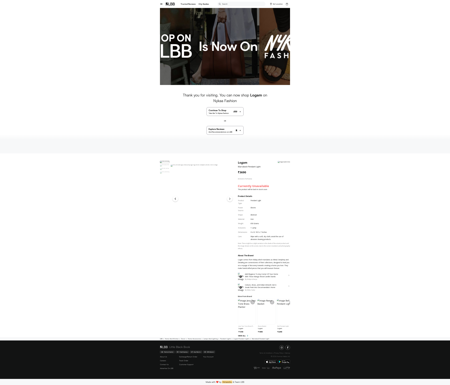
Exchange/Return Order (188, 357)
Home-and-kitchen (172, 339)
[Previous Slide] (175, 198)
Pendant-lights (225, 339)
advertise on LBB (166, 368)
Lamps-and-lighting (211, 339)
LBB (161, 339)
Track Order (183, 361)
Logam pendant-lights (241, 339)
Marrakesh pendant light (260, 339)
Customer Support (186, 364)
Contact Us (164, 364)
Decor (183, 339)
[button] (276, 4)
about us (163, 357)
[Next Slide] (229, 198)
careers (163, 361)
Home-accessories (194, 339)
